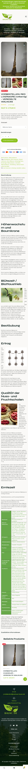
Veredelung (13, 164)
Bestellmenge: (6, 132)
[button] (24, 44)
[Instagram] (10, 725)
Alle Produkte (4, 157)
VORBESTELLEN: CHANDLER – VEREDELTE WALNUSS (12, 673)
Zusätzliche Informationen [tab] (10, 632)
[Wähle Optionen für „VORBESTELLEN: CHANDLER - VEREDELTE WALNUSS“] (25, 679)
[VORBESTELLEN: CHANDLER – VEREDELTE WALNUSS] (14, 655)
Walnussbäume (16, 29)
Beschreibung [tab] (6, 175)
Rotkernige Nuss (19, 161)
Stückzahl (4, 122)
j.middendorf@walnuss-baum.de (14, 694)
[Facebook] (17, 725)
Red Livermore (14, 159)
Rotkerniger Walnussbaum (8, 163)
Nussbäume (7, 159)
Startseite (7, 29)
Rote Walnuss (10, 161)
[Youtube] (13, 725)
